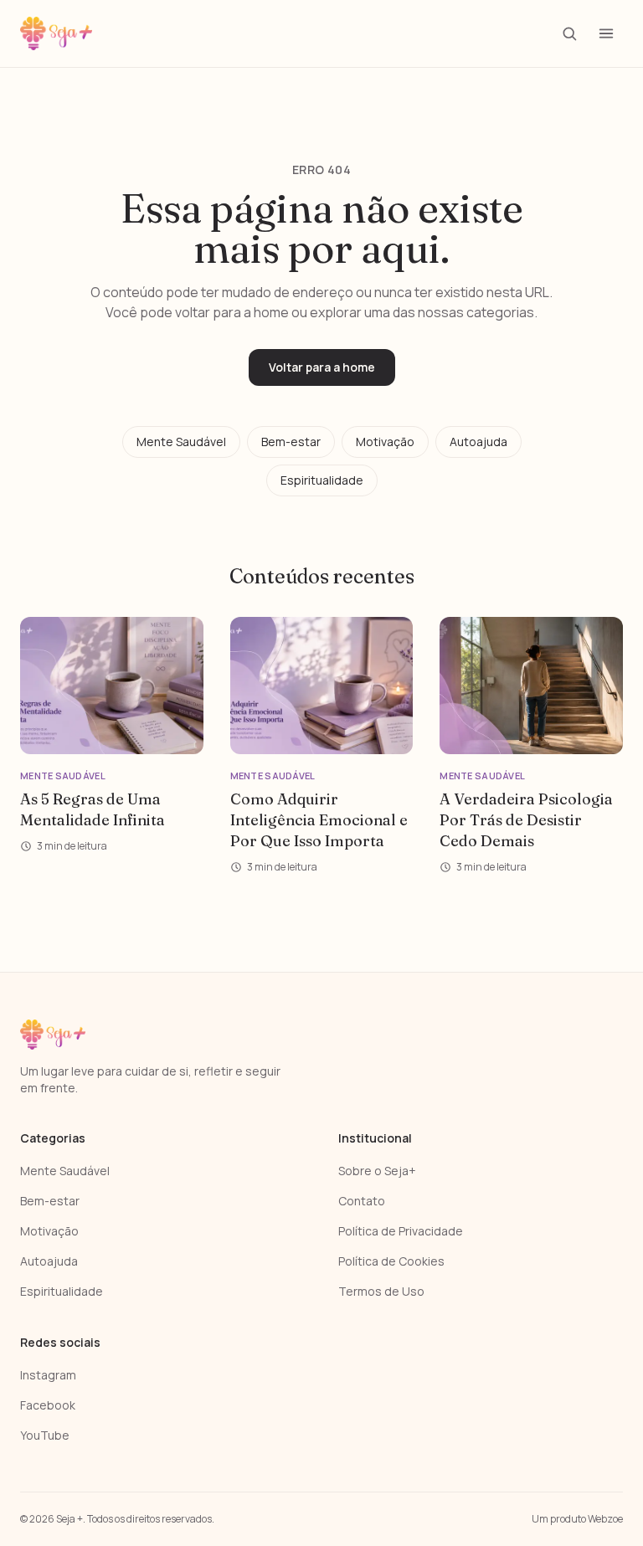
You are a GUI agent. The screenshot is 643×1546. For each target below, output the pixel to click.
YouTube (44, 1435)
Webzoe (605, 1519)
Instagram (48, 1375)
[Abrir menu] (606, 33)
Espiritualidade (321, 480)
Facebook (47, 1405)
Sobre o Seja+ (377, 1171)
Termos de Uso (381, 1291)
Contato (361, 1201)
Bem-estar (291, 441)
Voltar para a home (322, 367)
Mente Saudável (181, 441)
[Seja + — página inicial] (56, 33)
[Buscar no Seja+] (569, 33)
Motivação (385, 441)
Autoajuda (478, 441)
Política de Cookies (391, 1261)
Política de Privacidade (400, 1231)
